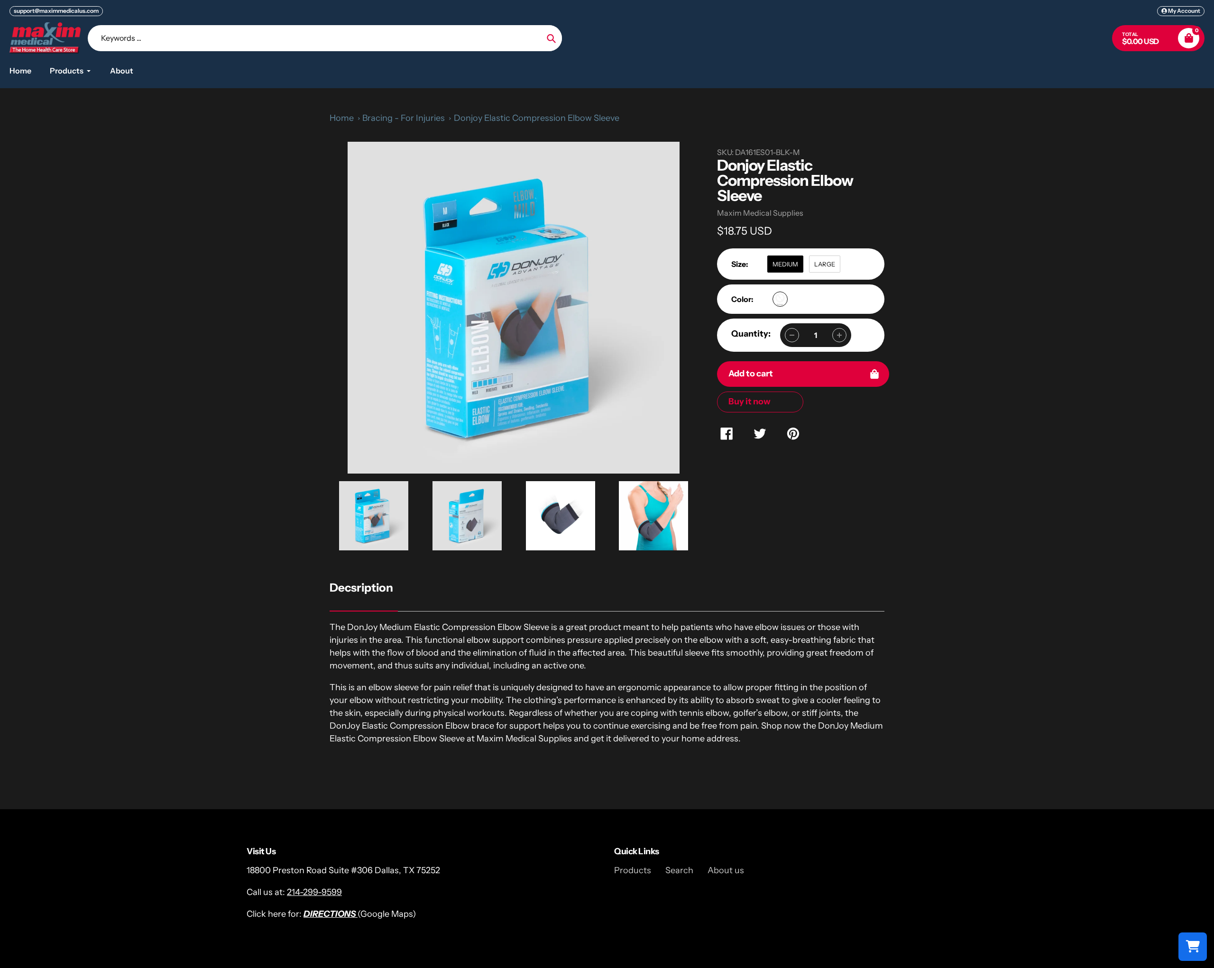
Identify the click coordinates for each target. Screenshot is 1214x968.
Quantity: (751, 334)
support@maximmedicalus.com (56, 10)
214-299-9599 (314, 892)
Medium (785, 264)
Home (342, 118)
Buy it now (749, 401)
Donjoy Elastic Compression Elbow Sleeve (536, 118)
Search (679, 870)
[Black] (780, 299)
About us (726, 870)
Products (632, 870)
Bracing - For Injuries (403, 118)
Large (824, 264)
